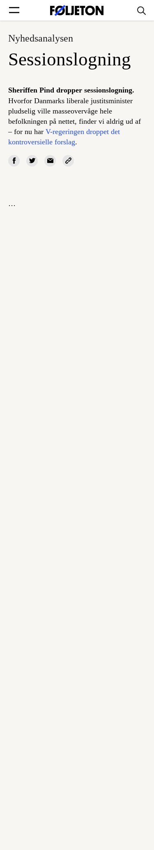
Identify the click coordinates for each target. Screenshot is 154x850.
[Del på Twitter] (32, 161)
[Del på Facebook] (14, 161)
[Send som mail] (50, 161)
